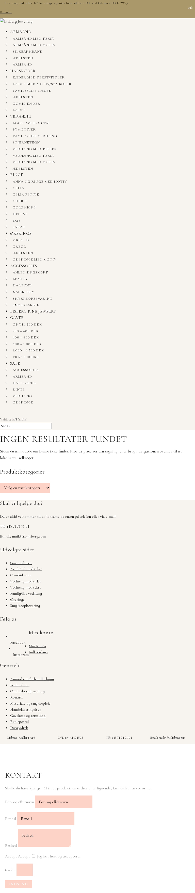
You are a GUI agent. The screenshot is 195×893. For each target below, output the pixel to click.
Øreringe (20, 233)
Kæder (19, 110)
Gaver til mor (21, 563)
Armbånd (20, 31)
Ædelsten (23, 58)
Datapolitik (19, 727)
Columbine (24, 207)
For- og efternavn (19, 801)
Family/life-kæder (32, 91)
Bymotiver (24, 129)
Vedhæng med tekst (34, 156)
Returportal (19, 721)
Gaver (17, 317)
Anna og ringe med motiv (40, 182)
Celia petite (26, 194)
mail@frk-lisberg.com (29, 536)
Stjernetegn (26, 142)
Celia (18, 188)
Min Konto (37, 646)
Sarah (19, 227)
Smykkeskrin (26, 305)
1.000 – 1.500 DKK (28, 350)
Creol (19, 247)
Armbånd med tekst (34, 39)
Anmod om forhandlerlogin (32, 679)
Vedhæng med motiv (34, 162)
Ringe (16, 174)
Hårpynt (22, 285)
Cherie (20, 201)
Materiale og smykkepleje (30, 703)
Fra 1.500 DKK (26, 357)
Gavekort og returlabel (28, 715)
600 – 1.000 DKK (27, 344)
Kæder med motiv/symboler (42, 84)
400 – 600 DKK (26, 337)
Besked (11, 845)
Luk (190, 7)
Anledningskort (30, 272)
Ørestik (21, 240)
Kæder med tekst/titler (39, 77)
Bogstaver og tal (32, 123)
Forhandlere (19, 685)
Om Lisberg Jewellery (27, 691)
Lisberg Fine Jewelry (33, 311)
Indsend (18, 884)
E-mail (10, 818)
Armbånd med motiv (34, 45)
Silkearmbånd (28, 52)
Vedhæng (20, 116)
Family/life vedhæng (35, 136)
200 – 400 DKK (26, 331)
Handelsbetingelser (25, 709)
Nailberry (23, 292)
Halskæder (23, 71)
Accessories (23, 266)
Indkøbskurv (38, 652)
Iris (17, 221)
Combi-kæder (26, 104)
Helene (20, 214)
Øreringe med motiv (35, 259)
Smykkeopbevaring (33, 299)
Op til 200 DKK (27, 324)
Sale (15, 363)
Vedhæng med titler (35, 149)
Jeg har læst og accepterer (59, 856)
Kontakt (16, 697)
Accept (11, 856)
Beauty (20, 279)
